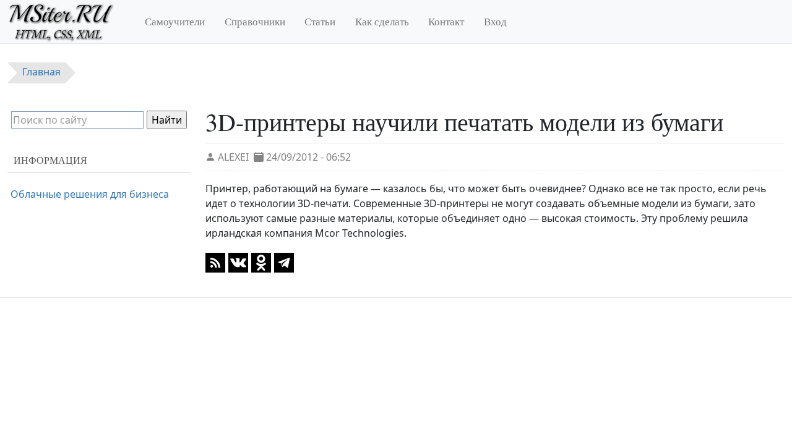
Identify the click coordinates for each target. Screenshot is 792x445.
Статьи (319, 21)
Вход (495, 21)
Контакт (446, 21)
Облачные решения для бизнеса (90, 194)
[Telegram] (284, 261)
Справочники (255, 21)
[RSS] (215, 261)
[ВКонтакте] (238, 261)
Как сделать (382, 21)
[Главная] (66, 21)
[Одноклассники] (261, 261)
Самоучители (175, 21)
